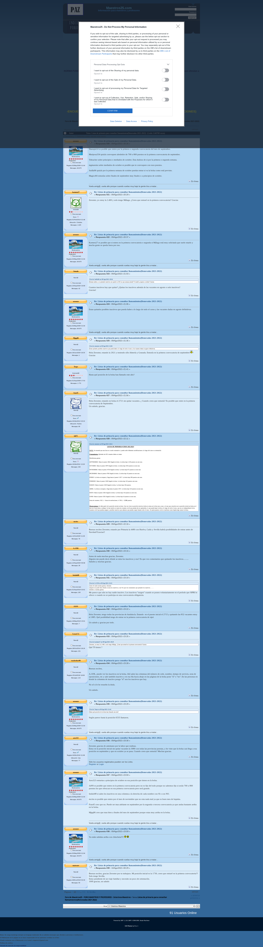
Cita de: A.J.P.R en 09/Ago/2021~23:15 (100, 583)
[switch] (165, 70)
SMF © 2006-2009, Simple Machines (138, 920)
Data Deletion (116, 121)
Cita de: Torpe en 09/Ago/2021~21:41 (100, 709)
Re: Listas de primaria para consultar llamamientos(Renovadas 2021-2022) (128, 192)
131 (83, 892)
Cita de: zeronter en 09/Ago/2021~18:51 (100, 444)
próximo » (195, 898)
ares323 (75, 738)
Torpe (76, 367)
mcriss (76, 522)
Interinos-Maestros (122, 897)
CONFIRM (113, 111)
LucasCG (75, 634)
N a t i (136, 926)
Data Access (131, 121)
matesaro (76, 865)
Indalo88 (76, 575)
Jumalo (75, 271)
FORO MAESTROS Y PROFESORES (98, 897)
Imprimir (195, 892)
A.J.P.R (75, 548)
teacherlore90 (76, 661)
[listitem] (131, 64)
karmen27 (75, 192)
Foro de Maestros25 (73, 897)
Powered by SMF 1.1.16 (120, 920)
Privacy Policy (147, 121)
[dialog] (131, 74)
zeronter (76, 235)
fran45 (76, 393)
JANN (76, 606)
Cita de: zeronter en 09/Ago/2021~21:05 (100, 346)
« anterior (195, 895)
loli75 (76, 436)
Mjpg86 (76, 338)
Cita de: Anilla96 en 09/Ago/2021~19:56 (101, 279)
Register (92, 764)
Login (101, 764)
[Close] (178, 27)
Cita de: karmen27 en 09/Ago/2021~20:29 (101, 642)
